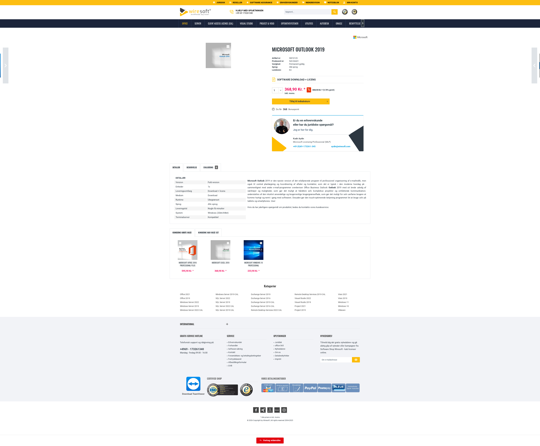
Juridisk (278, 342)
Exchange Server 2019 (260, 294)
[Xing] (263, 410)
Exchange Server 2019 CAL (262, 302)
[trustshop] (246, 389)
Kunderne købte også (182, 232)
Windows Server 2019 (189, 306)
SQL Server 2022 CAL (225, 306)
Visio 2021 (342, 294)
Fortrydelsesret (234, 359)
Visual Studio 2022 (303, 298)
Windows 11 (343, 302)
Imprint (278, 359)
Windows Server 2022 (189, 302)
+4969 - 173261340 (192, 349)
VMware (341, 310)
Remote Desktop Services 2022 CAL (266, 310)
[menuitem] (311, 2)
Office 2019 (185, 298)
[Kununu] (277, 410)
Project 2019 (300, 310)
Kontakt (231, 352)
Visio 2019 (342, 298)
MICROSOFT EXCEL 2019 (220, 262)
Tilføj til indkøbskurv (299, 101)
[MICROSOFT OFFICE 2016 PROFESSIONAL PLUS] (187, 250)
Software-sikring (235, 349)
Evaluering (210, 167)
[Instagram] (284, 410)
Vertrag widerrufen (272, 440)
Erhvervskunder (235, 342)
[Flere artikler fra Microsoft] (360, 37)
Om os (278, 352)
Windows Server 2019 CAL (227, 294)
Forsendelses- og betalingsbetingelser (244, 356)
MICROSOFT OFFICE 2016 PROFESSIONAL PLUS (188, 264)
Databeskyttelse (282, 356)
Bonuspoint (293, 109)
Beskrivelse (192, 167)
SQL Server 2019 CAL (225, 310)
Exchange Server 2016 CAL (262, 306)
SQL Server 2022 (223, 298)
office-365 (279, 345)
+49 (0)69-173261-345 (304, 146)
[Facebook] (256, 410)
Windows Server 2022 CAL (191, 310)
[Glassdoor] (270, 410)
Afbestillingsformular (237, 362)
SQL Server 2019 (223, 302)
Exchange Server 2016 (260, 298)
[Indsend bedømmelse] (318, 54)
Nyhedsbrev (280, 349)
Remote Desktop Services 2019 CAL (310, 294)
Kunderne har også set (208, 232)
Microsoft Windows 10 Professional (253, 264)
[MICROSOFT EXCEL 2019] (220, 250)
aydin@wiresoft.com (340, 146)
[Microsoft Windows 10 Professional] (253, 250)
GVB (230, 366)
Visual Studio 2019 (303, 302)
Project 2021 (300, 306)
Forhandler (233, 345)
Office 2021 (185, 294)
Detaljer (176, 167)
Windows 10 (343, 306)
